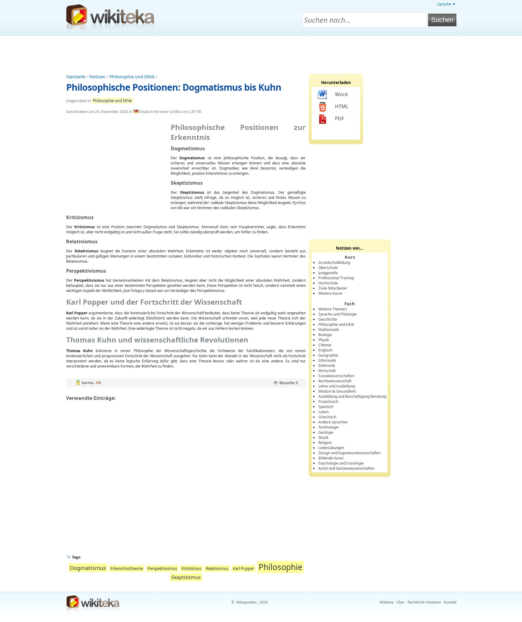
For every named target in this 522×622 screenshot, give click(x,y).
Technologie (328, 427)
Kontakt (450, 602)
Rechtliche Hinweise (424, 602)
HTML (341, 106)
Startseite (75, 76)
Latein (323, 411)
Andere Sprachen (333, 422)
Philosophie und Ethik (132, 76)
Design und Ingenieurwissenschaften (349, 452)
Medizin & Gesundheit (337, 391)
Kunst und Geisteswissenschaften (346, 468)
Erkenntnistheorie (127, 568)
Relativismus (217, 568)
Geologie (326, 432)
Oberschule (328, 267)
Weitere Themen (332, 309)
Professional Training (336, 277)
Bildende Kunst (330, 458)
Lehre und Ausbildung (336, 386)
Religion (325, 442)
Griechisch (327, 417)
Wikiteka (386, 602)
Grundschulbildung (334, 262)
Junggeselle (328, 272)
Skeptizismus (186, 577)
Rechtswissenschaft (334, 381)
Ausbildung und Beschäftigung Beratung (352, 396)
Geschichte (327, 319)
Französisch (328, 401)
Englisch (325, 350)
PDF (339, 118)
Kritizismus (191, 568)
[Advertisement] (261, 52)
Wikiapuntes (246, 602)
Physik (323, 339)
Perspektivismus (162, 568)
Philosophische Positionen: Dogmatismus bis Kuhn (173, 87)
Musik (323, 437)
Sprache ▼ (446, 4)
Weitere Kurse (330, 293)
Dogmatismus (88, 568)
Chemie (324, 345)
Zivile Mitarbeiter (332, 288)
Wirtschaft (327, 370)
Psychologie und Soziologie (341, 463)
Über (400, 602)
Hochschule (328, 283)
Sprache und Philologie (337, 314)
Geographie (328, 355)
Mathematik (328, 329)
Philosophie (280, 567)
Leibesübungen (331, 447)
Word (341, 94)
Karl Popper (243, 568)
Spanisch (326, 406)
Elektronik (326, 365)
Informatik (327, 360)
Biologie (325, 334)
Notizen (97, 76)
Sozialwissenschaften (336, 375)
